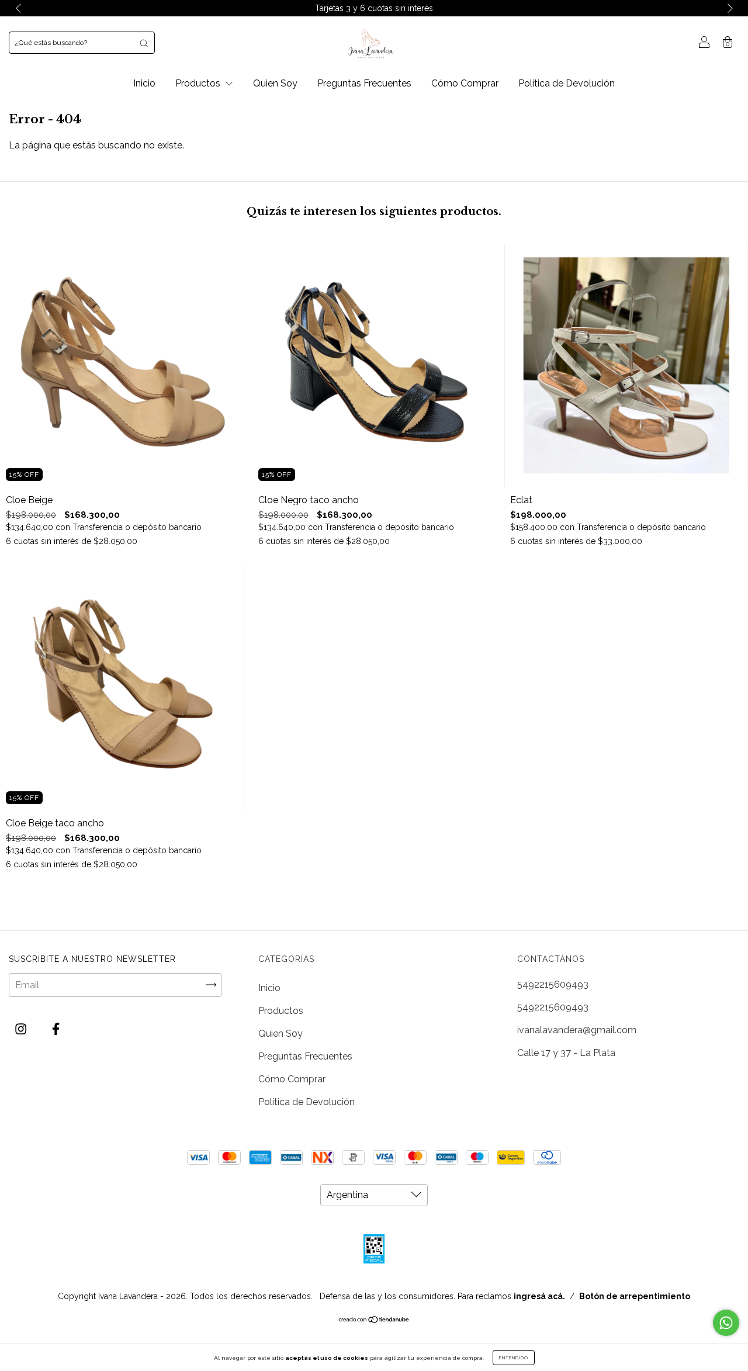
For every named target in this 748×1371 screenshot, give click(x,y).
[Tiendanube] (374, 1320)
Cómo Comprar (464, 83)
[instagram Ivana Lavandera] (22, 1029)
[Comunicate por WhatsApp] (726, 1323)
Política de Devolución (566, 83)
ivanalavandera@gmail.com (576, 1030)
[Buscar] (144, 42)
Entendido (513, 1357)
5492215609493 (552, 984)
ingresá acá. (539, 1296)
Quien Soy (275, 83)
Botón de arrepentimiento (634, 1296)
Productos (199, 83)
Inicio (144, 83)
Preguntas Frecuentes (364, 83)
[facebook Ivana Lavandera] (56, 1029)
